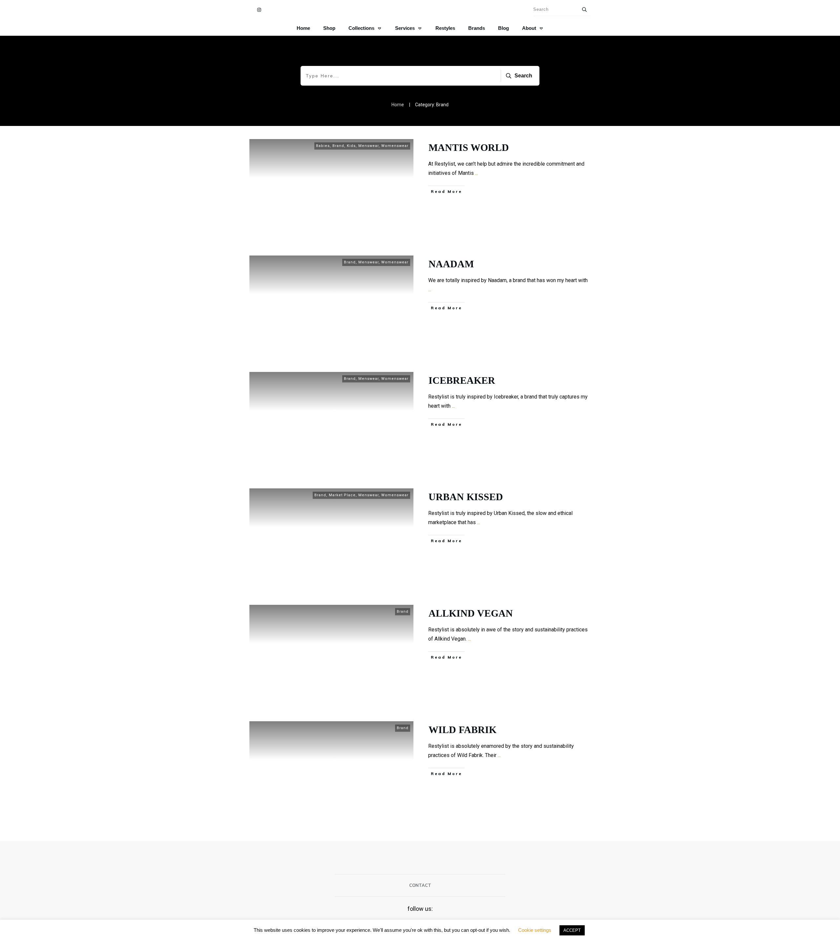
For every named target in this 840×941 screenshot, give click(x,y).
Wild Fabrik (462, 729)
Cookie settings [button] (534, 930)
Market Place (342, 495)
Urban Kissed (466, 496)
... (476, 173)
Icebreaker (462, 380)
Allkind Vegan (471, 613)
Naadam (451, 263)
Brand (338, 146)
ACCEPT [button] (572, 930)
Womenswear (395, 146)
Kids (351, 146)
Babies (323, 146)
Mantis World (469, 147)
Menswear (368, 146)
